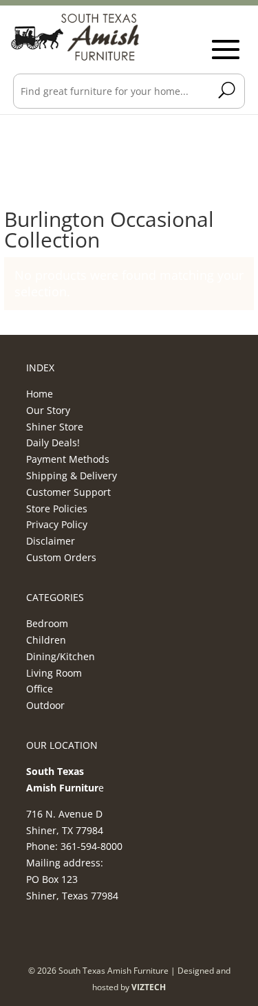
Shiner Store (54, 426)
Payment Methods (67, 459)
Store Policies (56, 508)
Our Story (48, 410)
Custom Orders (61, 557)
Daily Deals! (53, 442)
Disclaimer (50, 540)
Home (39, 393)
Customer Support (68, 492)
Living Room (54, 672)
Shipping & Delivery (71, 475)
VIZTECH (148, 987)
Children (46, 639)
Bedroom (47, 623)
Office (39, 688)
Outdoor (45, 705)
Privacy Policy (56, 524)
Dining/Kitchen (60, 656)
